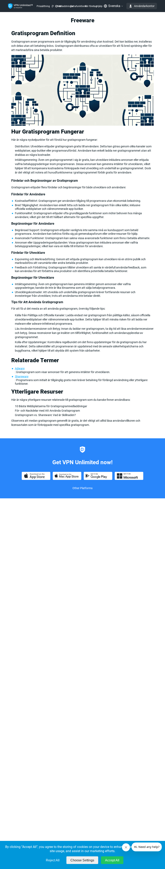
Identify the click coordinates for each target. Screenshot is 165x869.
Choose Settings (82, 860)
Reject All (53, 860)
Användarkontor (144, 6)
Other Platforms (82, 488)
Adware (20, 368)
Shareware (21, 376)
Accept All (112, 860)
